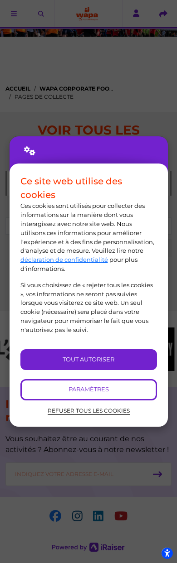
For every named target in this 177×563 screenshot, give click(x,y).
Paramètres (89, 389)
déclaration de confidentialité (64, 259)
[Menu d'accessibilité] (167, 553)
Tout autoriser (88, 359)
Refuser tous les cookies (89, 411)
